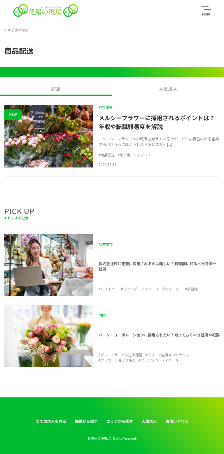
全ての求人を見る (51, 421)
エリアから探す (119, 421)
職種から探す (86, 421)
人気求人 (168, 88)
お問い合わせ (177, 421)
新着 (56, 88)
